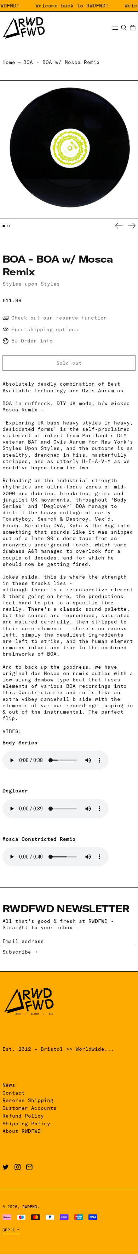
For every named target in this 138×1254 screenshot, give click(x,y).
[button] (124, 27)
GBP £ (8, 1229)
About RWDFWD (21, 1131)
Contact (13, 1093)
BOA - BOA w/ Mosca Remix (61, 62)
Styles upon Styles (31, 284)
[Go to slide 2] (8, 226)
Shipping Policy (26, 1123)
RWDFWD (29, 1206)
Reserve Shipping (27, 1100)
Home (8, 62)
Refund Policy (23, 1116)
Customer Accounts (29, 1108)
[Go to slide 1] (3, 226)
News (8, 1085)
